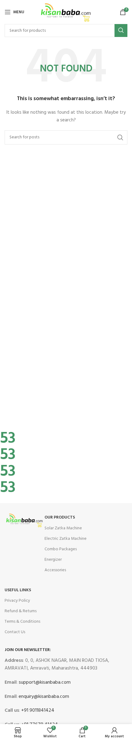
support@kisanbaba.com (44, 682)
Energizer (53, 559)
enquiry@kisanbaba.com (43, 697)
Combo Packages (61, 549)
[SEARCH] (121, 30)
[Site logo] (66, 12)
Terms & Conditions (22, 621)
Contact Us (15, 632)
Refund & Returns (21, 611)
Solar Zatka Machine (63, 528)
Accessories (55, 570)
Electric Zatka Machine (66, 538)
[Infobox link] (61, 422)
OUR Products (60, 517)
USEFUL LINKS (18, 590)
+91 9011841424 (37, 710)
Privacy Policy (17, 600)
